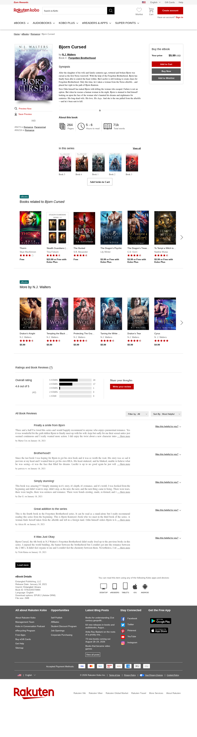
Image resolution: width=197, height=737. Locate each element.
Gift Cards (170, 2)
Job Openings (57, 630)
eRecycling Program (25, 630)
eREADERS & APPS (95, 22)
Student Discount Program (64, 626)
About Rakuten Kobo (25, 617)
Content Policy (173, 675)
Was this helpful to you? (166, 426)
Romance (28, 127)
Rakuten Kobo (26, 10)
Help (181, 2)
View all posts (92, 654)
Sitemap (19, 648)
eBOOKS (20, 22)
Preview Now (25, 108)
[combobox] (137, 414)
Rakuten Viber (96, 693)
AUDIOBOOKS (42, 22)
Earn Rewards (21, 2)
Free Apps (20, 635)
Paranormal (40, 127)
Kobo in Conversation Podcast (30, 626)
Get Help (19, 643)
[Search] (111, 10)
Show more (123, 436)
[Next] (181, 237)
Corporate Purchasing (61, 635)
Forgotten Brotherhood (82, 58)
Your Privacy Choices (154, 675)
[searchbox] (78, 10)
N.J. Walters (69, 54)
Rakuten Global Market (117, 693)
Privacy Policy (130, 675)
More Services (156, 693)
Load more (23, 565)
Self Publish (56, 617)
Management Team (24, 622)
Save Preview (25, 114)
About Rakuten (173, 693)
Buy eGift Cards (23, 639)
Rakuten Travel (138, 693)
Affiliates (55, 622)
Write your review (122, 386)
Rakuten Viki (80, 693)
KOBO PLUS (67, 22)
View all (137, 148)
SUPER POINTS (126, 22)
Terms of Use (114, 675)
